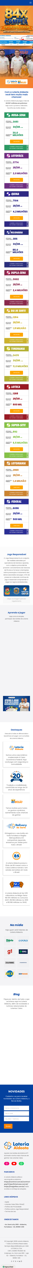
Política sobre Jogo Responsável (17, 1209)
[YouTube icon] (17, 1261)
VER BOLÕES (16, 141)
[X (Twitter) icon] (15, 1261)
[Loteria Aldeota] (16, 2)
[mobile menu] (30, 2)
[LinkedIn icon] (19, 1261)
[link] (16, 594)
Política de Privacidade (13, 1207)
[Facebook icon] (13, 1261)
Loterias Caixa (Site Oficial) (14, 1204)
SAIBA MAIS (16, 487)
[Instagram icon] (21, 1261)
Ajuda (7, 1202)
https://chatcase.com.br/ (18, 1184)
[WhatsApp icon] (11, 1261)
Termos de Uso (10, 1211)
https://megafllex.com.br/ (14, 1186)
